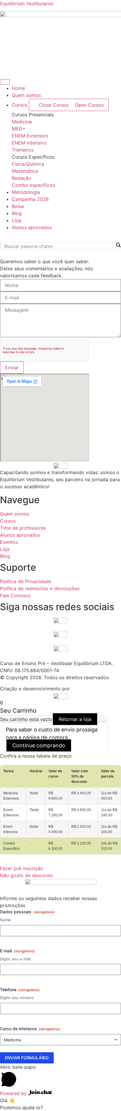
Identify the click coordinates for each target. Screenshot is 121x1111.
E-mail (17, 950)
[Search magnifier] (118, 245)
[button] (60, 236)
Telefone (20, 989)
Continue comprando (38, 745)
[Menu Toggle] (5, 82)
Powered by (14, 1093)
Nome (5, 919)
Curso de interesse (30, 1028)
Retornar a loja (75, 719)
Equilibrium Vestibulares (26, 3)
